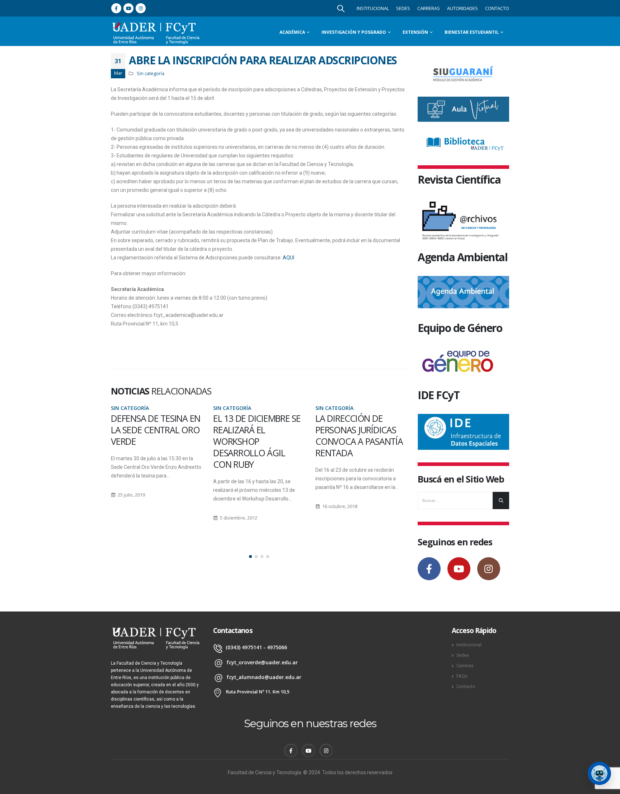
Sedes (403, 8)
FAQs (462, 676)
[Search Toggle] (341, 8)
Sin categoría (150, 73)
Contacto (497, 8)
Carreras (428, 8)
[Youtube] (128, 8)
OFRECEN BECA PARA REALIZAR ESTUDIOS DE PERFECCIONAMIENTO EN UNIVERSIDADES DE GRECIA (360, 441)
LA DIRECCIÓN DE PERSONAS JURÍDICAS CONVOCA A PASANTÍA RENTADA (257, 435)
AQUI (288, 257)
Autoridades (462, 8)
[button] (250, 556)
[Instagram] (141, 8)
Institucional (373, 8)
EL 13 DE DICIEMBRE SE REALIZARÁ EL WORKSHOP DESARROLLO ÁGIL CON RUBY (154, 441)
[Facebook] (116, 8)
